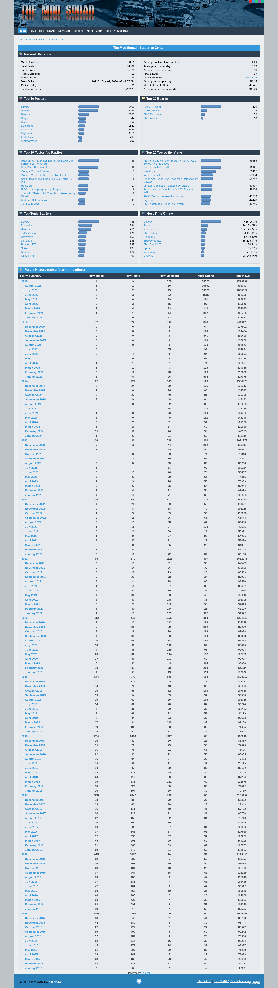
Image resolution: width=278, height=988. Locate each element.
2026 (25, 281)
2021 (25, 558)
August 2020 (33, 640)
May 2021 (31, 595)
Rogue (25, 118)
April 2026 (31, 303)
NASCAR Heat (152, 106)
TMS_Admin (28, 232)
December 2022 (35, 504)
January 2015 (33, 968)
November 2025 (35, 331)
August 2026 (33, 285)
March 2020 (32, 663)
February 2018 (34, 786)
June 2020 (31, 649)
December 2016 (35, 858)
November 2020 (35, 626)
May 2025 (31, 358)
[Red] (250, 1)
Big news (149, 200)
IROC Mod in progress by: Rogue (41, 189)
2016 (25, 854)
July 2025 (31, 349)
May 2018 (31, 772)
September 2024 (35, 399)
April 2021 (31, 599)
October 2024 (33, 394)
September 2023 (35, 458)
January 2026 (33, 317)
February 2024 (34, 431)
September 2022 (35, 517)
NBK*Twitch (55, 981)
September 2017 (35, 813)
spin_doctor (151, 229)
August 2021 (33, 581)
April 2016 (31, 895)
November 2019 (35, 686)
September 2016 (35, 872)
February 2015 (34, 963)
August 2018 (33, 758)
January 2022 (33, 554)
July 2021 (31, 585)
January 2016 (33, 908)
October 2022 (33, 513)
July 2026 (31, 290)
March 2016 (32, 899)
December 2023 (35, 444)
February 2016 (34, 904)
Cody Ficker (28, 137)
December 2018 (35, 740)
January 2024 (33, 435)
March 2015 (32, 959)
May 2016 (31, 890)
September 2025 (35, 340)
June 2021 (31, 590)
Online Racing (152, 110)
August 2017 (33, 817)
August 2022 (33, 522)
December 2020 (35, 622)
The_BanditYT (152, 244)
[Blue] (253, 1)
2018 (25, 736)
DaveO (25, 106)
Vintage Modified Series (35, 171)
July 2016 (31, 881)
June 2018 (31, 767)
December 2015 (35, 918)
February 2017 (34, 845)
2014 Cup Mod (30, 203)
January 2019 (33, 731)
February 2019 (34, 726)
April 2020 (31, 658)
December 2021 (35, 563)
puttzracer (150, 251)
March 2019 (32, 722)
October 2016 (33, 868)
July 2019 (31, 704)
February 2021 (34, 608)
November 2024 (35, 390)
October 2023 (33, 454)
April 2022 (31, 540)
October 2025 (33, 335)
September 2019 (35, 695)
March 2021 (32, 604)
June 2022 (31, 531)
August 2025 (33, 344)
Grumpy (148, 255)
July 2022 (31, 526)
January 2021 (33, 613)
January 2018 (33, 790)
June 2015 (31, 945)
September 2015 (35, 931)
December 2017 (35, 799)
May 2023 (31, 476)
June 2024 (31, 413)
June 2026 (31, 294)
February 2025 (34, 372)
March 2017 (32, 840)
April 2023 (31, 481)
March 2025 (32, 367)
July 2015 (31, 940)
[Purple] (259, 1)
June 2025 (31, 353)
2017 (25, 795)
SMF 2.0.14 (204, 981)
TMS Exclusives (153, 114)
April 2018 (31, 777)
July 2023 (31, 467)
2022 (25, 499)
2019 (25, 676)
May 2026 (31, 299)
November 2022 (35, 508)
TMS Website (152, 118)
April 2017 (31, 836)
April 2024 (31, 422)
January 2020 (33, 672)
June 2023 (31, 472)
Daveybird (27, 236)
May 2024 (31, 417)
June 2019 (31, 708)
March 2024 (32, 426)
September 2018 (35, 754)
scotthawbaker (29, 140)
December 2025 (35, 326)
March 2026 (32, 308)
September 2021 (35, 576)
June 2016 (31, 886)
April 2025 (31, 363)
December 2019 (35, 681)
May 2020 (31, 654)
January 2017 (33, 849)
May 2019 (31, 713)
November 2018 (35, 745)
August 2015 (33, 936)
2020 (25, 617)
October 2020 (33, 631)
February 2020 (34, 667)
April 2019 (31, 717)
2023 (25, 440)
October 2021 (33, 572)
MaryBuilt (251, 77)
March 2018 (32, 781)
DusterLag (27, 125)
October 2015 (33, 927)
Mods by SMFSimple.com (253, 982)
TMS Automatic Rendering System (164, 203)
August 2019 (33, 699)
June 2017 (31, 827)
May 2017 (31, 831)
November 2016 (35, 863)
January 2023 (33, 494)
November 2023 (35, 449)
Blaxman (26, 114)
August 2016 (33, 877)
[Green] (256, 1)
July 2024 (31, 408)
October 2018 (33, 749)
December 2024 (35, 385)
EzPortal (145, 973)
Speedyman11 (152, 240)
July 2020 (31, 645)
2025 (25, 322)
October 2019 (33, 690)
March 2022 (32, 545)
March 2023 (32, 485)
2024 (25, 381)
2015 (25, 913)
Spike (24, 121)
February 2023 (34, 490)
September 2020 (35, 635)
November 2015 (35, 922)
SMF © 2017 (221, 981)
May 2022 (31, 535)
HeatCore (27, 185)
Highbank (26, 133)
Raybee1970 (28, 110)
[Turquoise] (262, 1)
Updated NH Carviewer (35, 200)
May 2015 (31, 949)
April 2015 (31, 954)
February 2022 (34, 549)
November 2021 (35, 567)
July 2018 (31, 763)
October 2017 (33, 808)
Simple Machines (240, 981)
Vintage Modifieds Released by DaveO (44, 174)
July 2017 (31, 822)
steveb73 (26, 129)
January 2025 (33, 376)
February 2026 (34, 312)
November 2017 (35, 804)
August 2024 (33, 403)
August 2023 (33, 463)
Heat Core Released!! (34, 167)
